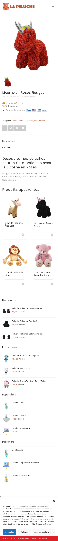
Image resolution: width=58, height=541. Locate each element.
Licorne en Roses (9, 96)
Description (8, 141)
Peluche (20, 96)
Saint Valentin (29, 96)
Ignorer (55, 538)
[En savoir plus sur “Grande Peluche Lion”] (23, 284)
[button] (53, 500)
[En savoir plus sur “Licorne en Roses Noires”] (52, 235)
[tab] (27, 141)
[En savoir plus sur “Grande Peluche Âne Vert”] (23, 235)
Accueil (3, 497)
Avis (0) (6, 147)
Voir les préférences (44, 532)
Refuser (24, 532)
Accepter (9, 532)
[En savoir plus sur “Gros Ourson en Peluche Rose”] (52, 284)
